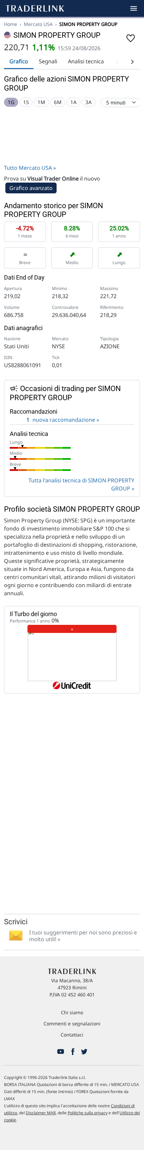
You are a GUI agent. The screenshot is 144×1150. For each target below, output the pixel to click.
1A (73, 102)
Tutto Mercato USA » (30, 167)
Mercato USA (38, 24)
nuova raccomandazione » (62, 419)
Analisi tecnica (86, 61)
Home (10, 24)
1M (41, 102)
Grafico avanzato (31, 188)
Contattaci (72, 1034)
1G (11, 102)
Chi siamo (72, 1012)
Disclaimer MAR (41, 1113)
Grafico (18, 61)
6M (58, 102)
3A (88, 102)
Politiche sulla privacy (87, 1113)
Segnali (48, 61)
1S (26, 102)
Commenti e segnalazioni (72, 1023)
